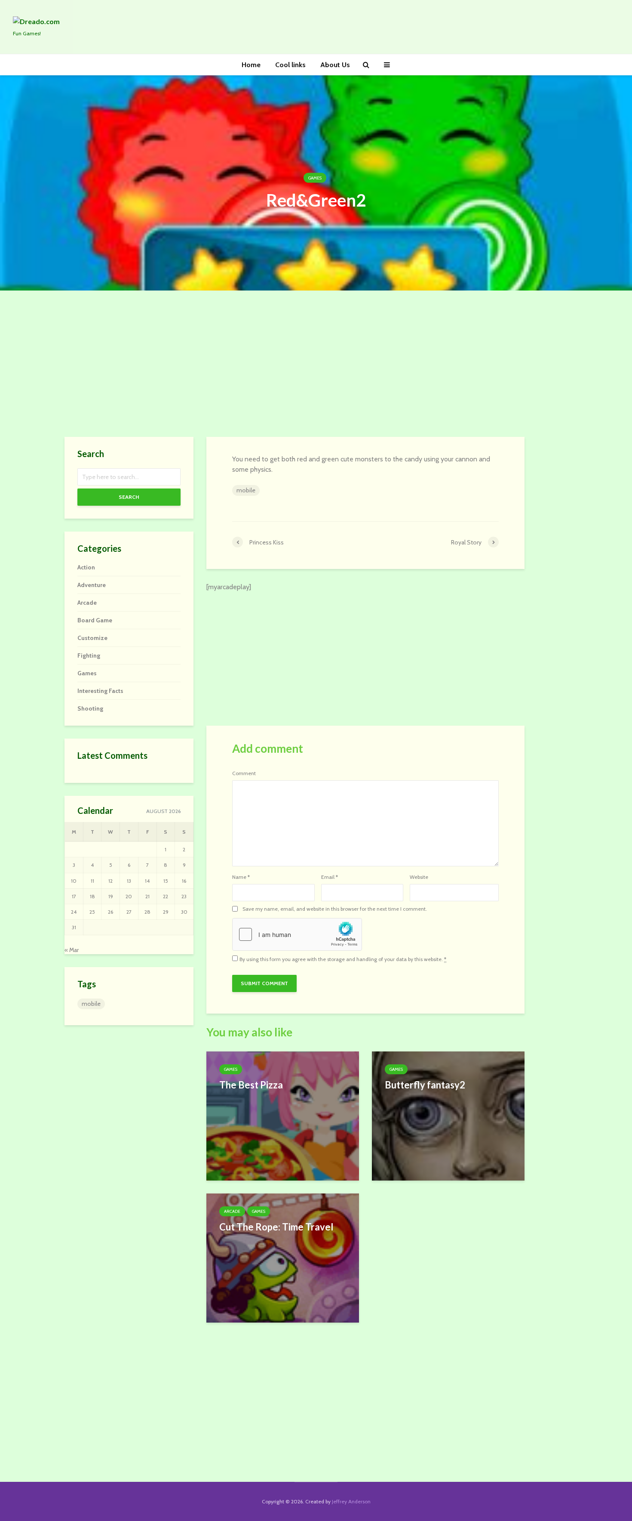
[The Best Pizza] (282, 1115)
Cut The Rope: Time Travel (276, 1227)
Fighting (88, 655)
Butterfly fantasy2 (425, 1085)
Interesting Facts (100, 691)
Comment (244, 773)
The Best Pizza (251, 1085)
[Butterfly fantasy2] (448, 1115)
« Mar (71, 950)
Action (86, 567)
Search (129, 497)
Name (241, 877)
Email (329, 877)
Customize (92, 638)
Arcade (232, 1211)
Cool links (290, 65)
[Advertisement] (316, 363)
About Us (335, 65)
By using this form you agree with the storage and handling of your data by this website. (342, 959)
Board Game (94, 620)
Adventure (91, 585)
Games (315, 178)
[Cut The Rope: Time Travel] (282, 1257)
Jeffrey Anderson (351, 1501)
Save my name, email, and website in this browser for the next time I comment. (334, 909)
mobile (245, 490)
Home (251, 65)
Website (419, 877)
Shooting (90, 708)
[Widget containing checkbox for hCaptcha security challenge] (297, 934)
